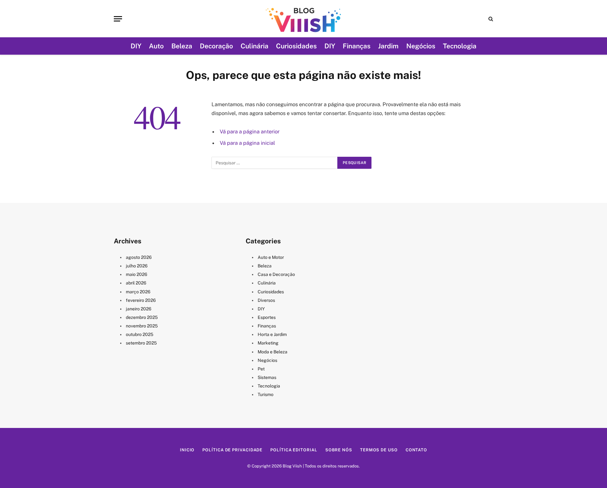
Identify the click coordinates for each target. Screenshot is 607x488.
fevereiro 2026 (141, 300)
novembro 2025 (142, 325)
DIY (136, 46)
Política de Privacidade (232, 450)
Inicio (187, 450)
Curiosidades (296, 46)
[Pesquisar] (490, 19)
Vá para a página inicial (247, 143)
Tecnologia (459, 46)
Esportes (267, 317)
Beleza (181, 46)
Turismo (265, 394)
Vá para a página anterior (249, 131)
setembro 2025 (141, 342)
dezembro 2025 (142, 317)
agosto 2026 (139, 257)
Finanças (357, 46)
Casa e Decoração (276, 274)
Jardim (388, 46)
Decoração (216, 46)
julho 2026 (137, 265)
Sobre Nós (338, 450)
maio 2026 (136, 274)
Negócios (420, 46)
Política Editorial (293, 450)
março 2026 (138, 291)
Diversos (266, 300)
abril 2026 (136, 282)
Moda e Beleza (272, 351)
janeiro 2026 (138, 308)
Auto (156, 46)
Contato (416, 450)
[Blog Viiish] (303, 18)
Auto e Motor (271, 257)
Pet (261, 368)
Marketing (268, 342)
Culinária (254, 46)
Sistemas (267, 377)
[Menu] (118, 19)
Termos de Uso (379, 450)
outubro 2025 (139, 334)
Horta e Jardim (272, 334)
